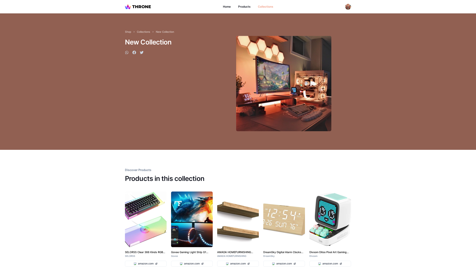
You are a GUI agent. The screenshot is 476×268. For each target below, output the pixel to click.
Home (227, 6)
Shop (128, 31)
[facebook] (134, 53)
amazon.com (146, 263)
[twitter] (142, 53)
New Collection (165, 31)
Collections (265, 6)
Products (244, 6)
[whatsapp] (127, 53)
